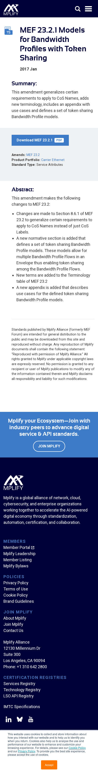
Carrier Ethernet (52, 160)
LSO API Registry (18, 695)
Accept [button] (49, 765)
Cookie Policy (77, 748)
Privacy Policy (26, 751)
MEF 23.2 (33, 155)
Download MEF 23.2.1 (39, 140)
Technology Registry (22, 689)
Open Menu (89, 9)
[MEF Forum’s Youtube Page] (30, 720)
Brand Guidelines (18, 601)
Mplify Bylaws (15, 566)
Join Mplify (49, 446)
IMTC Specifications (21, 706)
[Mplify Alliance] (13, 488)
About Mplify (14, 618)
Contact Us (13, 630)
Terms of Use (15, 589)
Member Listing (17, 559)
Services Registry (19, 683)
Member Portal (16, 547)
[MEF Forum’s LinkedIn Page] (8, 720)
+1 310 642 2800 (32, 666)
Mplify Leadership (19, 553)
